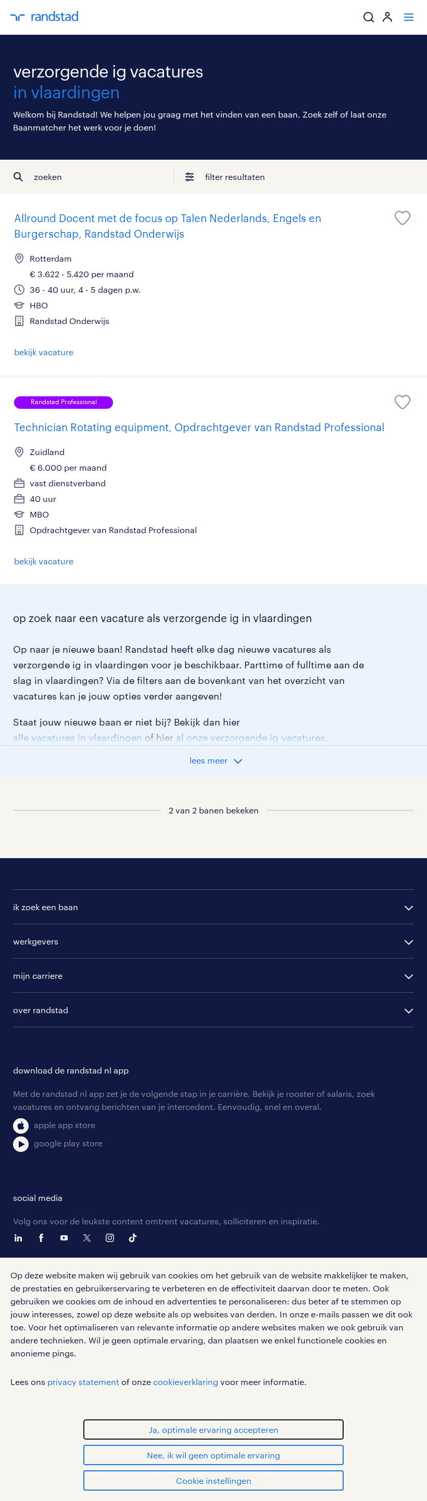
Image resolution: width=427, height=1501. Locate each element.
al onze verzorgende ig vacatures (250, 737)
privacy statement (83, 1382)
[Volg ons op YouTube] (66, 1238)
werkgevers (35, 941)
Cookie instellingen (214, 1480)
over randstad (40, 1010)
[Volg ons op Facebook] (44, 1238)
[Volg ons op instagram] (112, 1238)
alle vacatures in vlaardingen (77, 737)
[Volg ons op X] (89, 1238)
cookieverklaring (185, 1382)
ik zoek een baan (45, 907)
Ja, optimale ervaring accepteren (214, 1429)
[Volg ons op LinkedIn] (21, 1238)
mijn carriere (37, 975)
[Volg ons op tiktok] (135, 1238)
